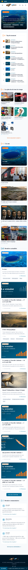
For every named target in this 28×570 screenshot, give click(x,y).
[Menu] (2, 5)
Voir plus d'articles (13, 494)
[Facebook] (24, 1)
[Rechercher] (20, 5)
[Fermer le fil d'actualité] (26, 568)
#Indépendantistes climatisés (18, 399)
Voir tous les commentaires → (14, 546)
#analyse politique (6, 399)
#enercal (12, 338)
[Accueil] (11, 5)
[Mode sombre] (22, 5)
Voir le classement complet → (14, 138)
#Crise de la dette (7, 24)
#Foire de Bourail (19, 338)
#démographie (16, 24)
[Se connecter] (25, 5)
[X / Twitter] (26, 1)
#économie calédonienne (9, 26)
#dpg (22, 24)
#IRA (4, 401)
